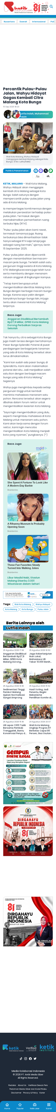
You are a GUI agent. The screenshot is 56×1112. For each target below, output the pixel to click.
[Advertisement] (28, 54)
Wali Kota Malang (22, 604)
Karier (42, 1092)
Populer (20, 1108)
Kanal (49, 1108)
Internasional (39, 21)
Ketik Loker (34, 1108)
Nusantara (9, 21)
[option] (28, 773)
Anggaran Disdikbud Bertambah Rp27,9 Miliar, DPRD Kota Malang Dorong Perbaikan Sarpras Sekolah (28, 323)
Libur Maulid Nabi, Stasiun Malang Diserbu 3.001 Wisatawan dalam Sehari (23, 581)
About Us (22, 1085)
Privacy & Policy (30, 1092)
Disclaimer (16, 1092)
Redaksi (12, 1085)
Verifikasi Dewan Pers (38, 1085)
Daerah (23, 21)
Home (7, 1108)
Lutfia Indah (27, 113)
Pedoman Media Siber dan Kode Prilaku (28, 1089)
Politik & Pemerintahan (17, 170)
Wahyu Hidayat (43, 604)
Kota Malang (11, 609)
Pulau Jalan (43, 609)
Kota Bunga (27, 609)
